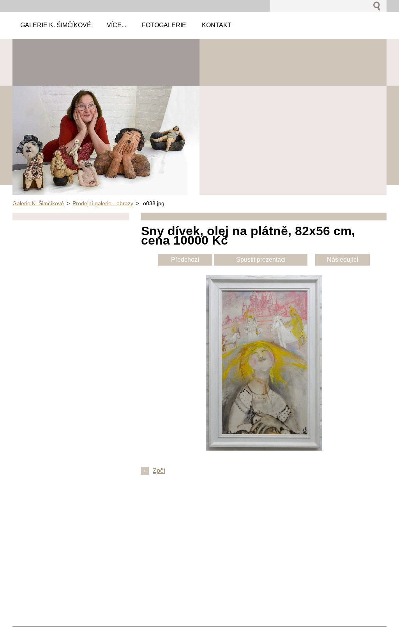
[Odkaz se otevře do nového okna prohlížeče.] (264, 448)
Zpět (159, 470)
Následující (342, 259)
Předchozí (185, 259)
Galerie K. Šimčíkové (38, 203)
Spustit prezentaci (261, 259)
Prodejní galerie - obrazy (102, 203)
